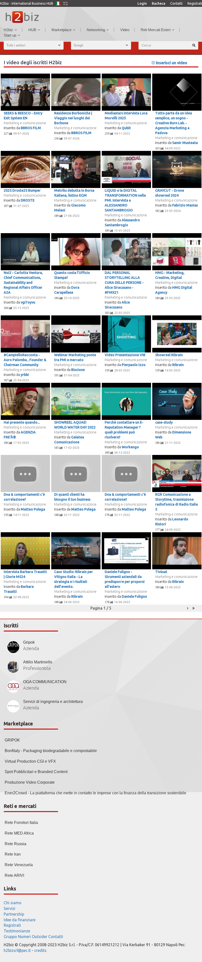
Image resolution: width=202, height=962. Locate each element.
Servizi (9, 908)
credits (40, 950)
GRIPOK (12, 740)
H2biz (8, 30)
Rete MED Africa (19, 833)
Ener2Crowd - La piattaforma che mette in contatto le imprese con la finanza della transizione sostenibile (95, 793)
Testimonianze (17, 931)
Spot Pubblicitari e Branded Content (36, 772)
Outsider (39, 936)
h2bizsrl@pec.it (17, 950)
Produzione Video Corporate (30, 782)
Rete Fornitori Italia (21, 822)
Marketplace (61, 30)
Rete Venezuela (19, 865)
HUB (32, 30)
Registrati (194, 3)
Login (142, 3)
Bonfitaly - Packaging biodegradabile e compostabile (51, 751)
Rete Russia (15, 844)
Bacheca (158, 3)
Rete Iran (13, 854)
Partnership (14, 914)
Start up (10, 35)
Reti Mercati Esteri (155, 30)
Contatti (176, 3)
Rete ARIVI (14, 875)
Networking (96, 30)
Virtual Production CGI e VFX (30, 761)
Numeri (24, 936)
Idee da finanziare (19, 920)
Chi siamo (12, 903)
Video (124, 30)
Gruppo (10, 936)
